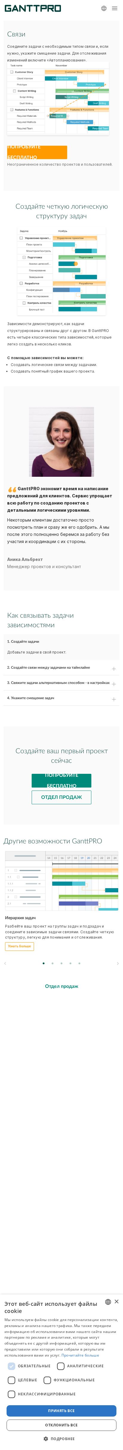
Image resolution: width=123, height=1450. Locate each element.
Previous (5, 963)
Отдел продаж (61, 797)
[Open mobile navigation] (114, 8)
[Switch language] (103, 8)
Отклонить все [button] (61, 1425)
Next (117, 963)
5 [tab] (80, 963)
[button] (61, 1439)
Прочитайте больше (80, 1355)
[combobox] (108, 1302)
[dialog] (61, 1372)
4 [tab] (71, 963)
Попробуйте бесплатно (24, 152)
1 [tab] (44, 963)
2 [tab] (53, 963)
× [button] (116, 1302)
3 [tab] (62, 963)
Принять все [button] (61, 1410)
